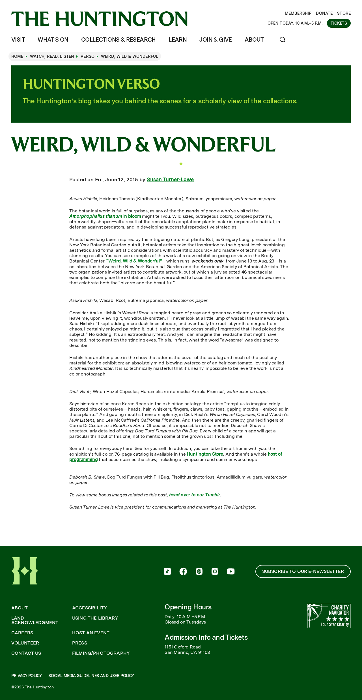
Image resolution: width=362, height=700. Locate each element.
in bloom (105, 216)
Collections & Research (118, 39)
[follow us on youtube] (230, 572)
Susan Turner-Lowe (170, 179)
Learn (178, 39)
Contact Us (26, 653)
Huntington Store (205, 454)
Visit (18, 39)
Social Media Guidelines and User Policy (91, 675)
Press (79, 643)
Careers (22, 633)
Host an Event (90, 633)
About (254, 39)
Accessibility (89, 608)
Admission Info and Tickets (206, 637)
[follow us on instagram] (214, 572)
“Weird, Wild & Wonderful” (133, 261)
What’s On (53, 39)
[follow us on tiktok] (167, 572)
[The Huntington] (99, 18)
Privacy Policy (26, 675)
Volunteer (25, 643)
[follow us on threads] (199, 572)
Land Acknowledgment (34, 620)
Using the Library (95, 618)
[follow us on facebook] (183, 572)
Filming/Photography (101, 653)
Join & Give (215, 39)
